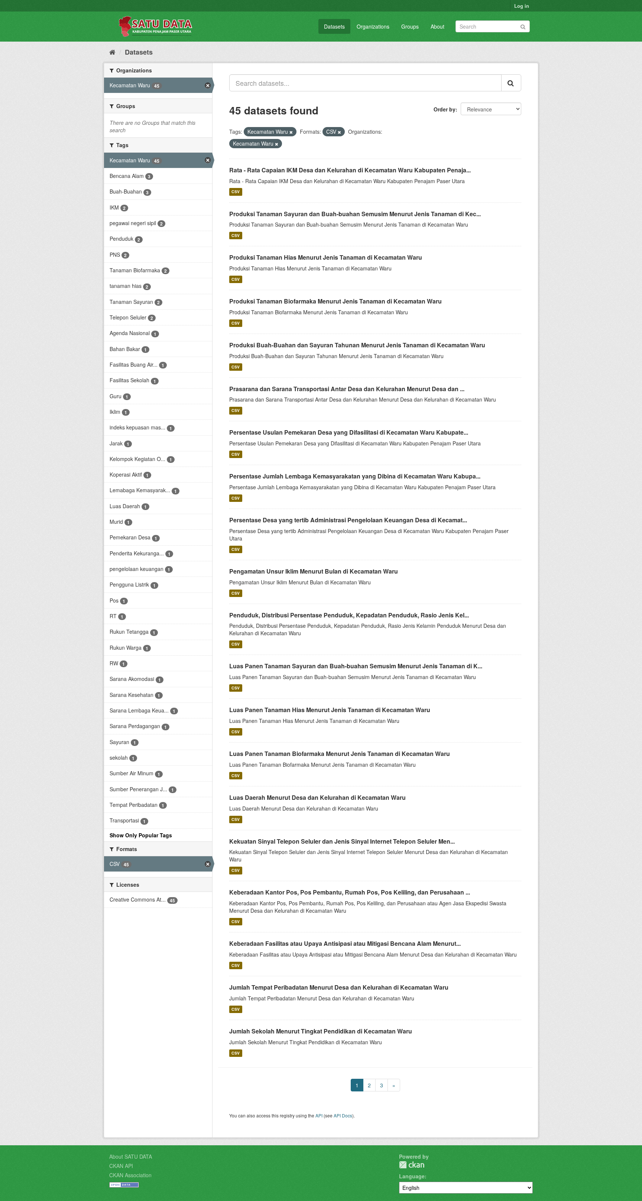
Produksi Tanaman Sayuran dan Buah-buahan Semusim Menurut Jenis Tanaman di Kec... (355, 214)
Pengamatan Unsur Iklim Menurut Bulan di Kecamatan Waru (313, 571)
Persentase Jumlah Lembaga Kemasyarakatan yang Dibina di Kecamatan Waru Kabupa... (354, 476)
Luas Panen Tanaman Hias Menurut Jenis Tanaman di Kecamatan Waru (329, 709)
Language (412, 1176)
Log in (521, 5)
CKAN (411, 1165)
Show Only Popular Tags (141, 835)
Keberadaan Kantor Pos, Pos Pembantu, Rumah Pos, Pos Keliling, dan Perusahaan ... (349, 892)
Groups (410, 26)
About (437, 26)
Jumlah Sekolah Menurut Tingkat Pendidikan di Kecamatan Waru (320, 1031)
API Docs (343, 1115)
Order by (444, 109)
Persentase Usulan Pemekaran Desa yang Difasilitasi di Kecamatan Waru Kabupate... (348, 432)
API (318, 1115)
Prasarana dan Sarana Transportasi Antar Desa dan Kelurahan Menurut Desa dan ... (346, 388)
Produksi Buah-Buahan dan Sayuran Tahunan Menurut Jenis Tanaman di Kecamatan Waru (357, 345)
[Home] (112, 51)
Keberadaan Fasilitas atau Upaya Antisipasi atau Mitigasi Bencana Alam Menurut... (345, 943)
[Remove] (291, 132)
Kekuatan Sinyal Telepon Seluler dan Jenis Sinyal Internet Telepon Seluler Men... (342, 841)
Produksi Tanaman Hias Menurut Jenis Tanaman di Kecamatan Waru (325, 257)
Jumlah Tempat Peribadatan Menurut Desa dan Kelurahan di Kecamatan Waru (338, 987)
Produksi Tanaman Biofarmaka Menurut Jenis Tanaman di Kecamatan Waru (335, 301)
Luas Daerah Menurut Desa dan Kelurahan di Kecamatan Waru (317, 797)
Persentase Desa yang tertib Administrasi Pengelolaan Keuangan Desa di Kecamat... (348, 520)
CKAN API (121, 1165)
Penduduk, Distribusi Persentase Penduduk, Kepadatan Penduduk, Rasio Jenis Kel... (349, 615)
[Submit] (523, 26)
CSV (235, 192)
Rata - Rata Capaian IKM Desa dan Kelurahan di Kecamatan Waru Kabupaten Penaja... (350, 170)
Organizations (373, 26)
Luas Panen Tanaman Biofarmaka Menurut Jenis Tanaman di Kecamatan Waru (339, 753)
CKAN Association (130, 1175)
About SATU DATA (130, 1156)
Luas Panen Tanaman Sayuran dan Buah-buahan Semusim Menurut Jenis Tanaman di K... (355, 666)
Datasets (334, 26)
